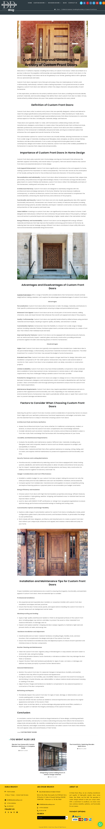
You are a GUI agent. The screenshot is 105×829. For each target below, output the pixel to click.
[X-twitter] (8, 812)
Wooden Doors (54, 3)
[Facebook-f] (5, 812)
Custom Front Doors (29, 732)
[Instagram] (90, 3)
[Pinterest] (87, 3)
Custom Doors (39, 3)
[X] (81, 3)
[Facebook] (84, 3)
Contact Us (72, 3)
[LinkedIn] (93, 3)
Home (30, 3)
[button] (100, 824)
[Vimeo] (100, 3)
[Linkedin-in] (11, 812)
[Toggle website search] (52, 6)
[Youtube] (97, 3)
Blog (65, 3)
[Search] (66, 817)
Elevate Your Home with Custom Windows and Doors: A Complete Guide (23, 746)
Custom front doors (24, 295)
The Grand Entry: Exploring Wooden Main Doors (81, 745)
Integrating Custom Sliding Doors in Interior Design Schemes (52, 773)
